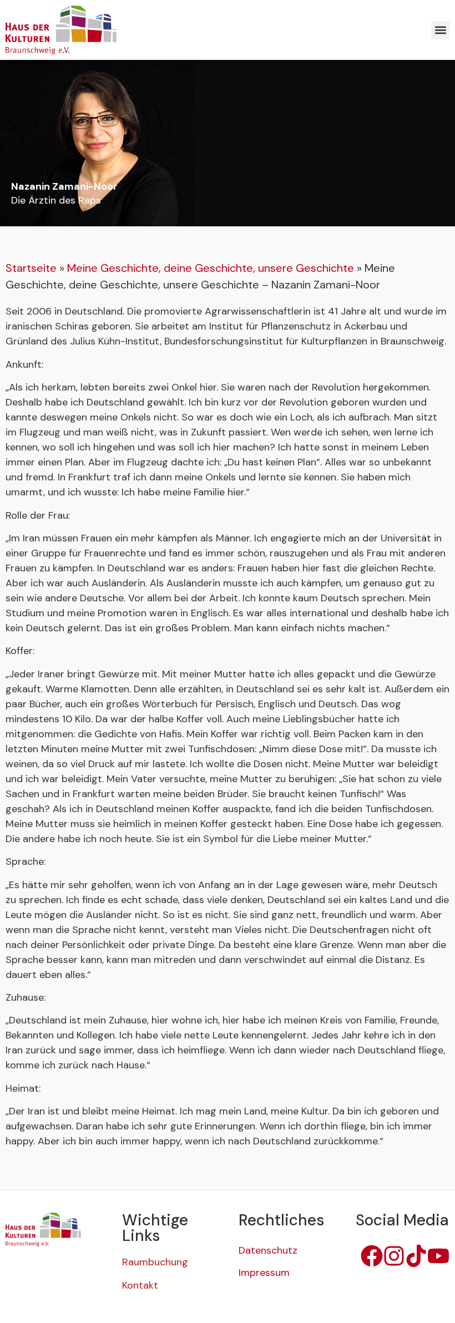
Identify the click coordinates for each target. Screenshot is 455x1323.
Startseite (31, 268)
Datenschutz (268, 1250)
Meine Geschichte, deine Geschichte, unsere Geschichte (210, 268)
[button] (440, 30)
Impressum (264, 1272)
